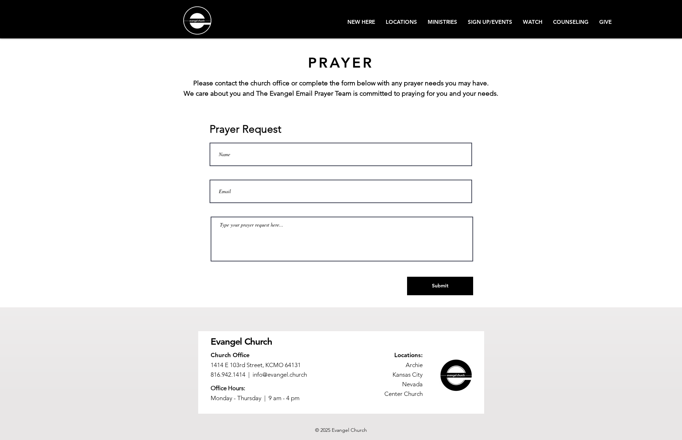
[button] (361, 22)
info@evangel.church (280, 374)
